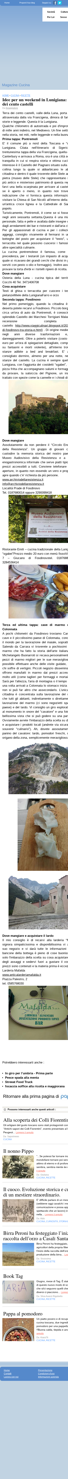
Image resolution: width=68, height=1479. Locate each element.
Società (51, 12)
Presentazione (45, 1370)
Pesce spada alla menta (22, 1077)
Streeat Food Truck (18, 1082)
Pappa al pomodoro (22, 1313)
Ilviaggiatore (12, 108)
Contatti (7, 1373)
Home (7, 3)
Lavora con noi (11, 1377)
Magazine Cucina (16, 85)
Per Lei (50, 17)
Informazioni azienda (48, 1377)
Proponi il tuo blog (27, 3)
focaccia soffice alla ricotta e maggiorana (35, 1086)
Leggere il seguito (25, 1132)
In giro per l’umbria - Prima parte (29, 1073)
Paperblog (20, 14)
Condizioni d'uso (46, 1373)
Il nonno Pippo (18, 1150)
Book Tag (13, 1275)
